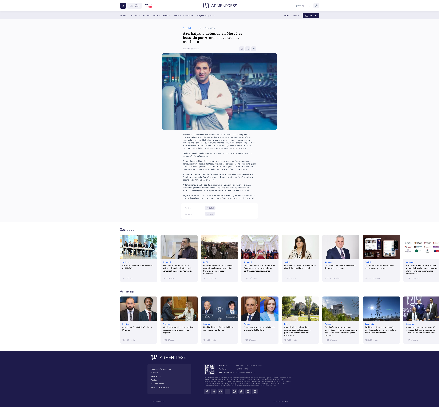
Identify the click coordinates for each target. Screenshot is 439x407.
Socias (154, 380)
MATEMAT (285, 401)
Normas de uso (157, 383)
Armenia (123, 15)
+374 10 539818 (242, 369)
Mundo (146, 15)
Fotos (286, 15)
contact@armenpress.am (245, 372)
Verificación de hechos (184, 15)
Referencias (156, 376)
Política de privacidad (160, 387)
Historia (154, 372)
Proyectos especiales (206, 15)
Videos (296, 15)
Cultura (156, 15)
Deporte (166, 15)
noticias (312, 15)
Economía (135, 15)
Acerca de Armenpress (161, 369)
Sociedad (210, 208)
